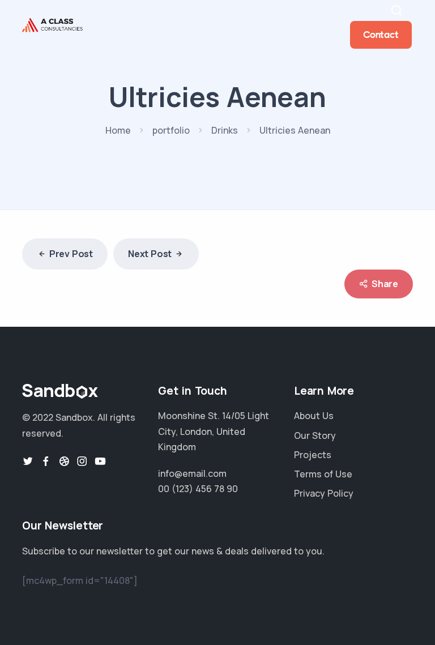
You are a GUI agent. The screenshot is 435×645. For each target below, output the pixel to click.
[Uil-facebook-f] (46, 461)
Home (118, 130)
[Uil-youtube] (100, 461)
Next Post (150, 253)
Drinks (224, 130)
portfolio (171, 130)
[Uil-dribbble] (64, 461)
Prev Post (71, 253)
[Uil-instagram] (82, 461)
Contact (381, 34)
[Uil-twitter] (27, 461)
